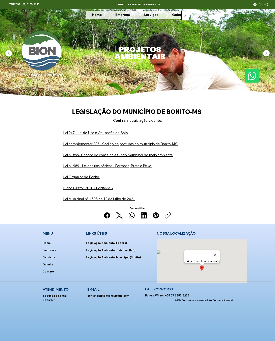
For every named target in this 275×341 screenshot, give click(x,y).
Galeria (48, 264)
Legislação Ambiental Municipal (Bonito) (113, 257)
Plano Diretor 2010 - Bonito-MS (88, 188)
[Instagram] (260, 4)
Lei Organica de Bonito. (81, 177)
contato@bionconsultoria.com (108, 295)
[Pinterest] (156, 215)
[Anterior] (8, 53)
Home (47, 242)
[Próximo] (266, 53)
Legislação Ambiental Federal (106, 242)
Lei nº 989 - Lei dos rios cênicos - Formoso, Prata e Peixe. (107, 166)
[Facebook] (255, 4)
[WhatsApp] (132, 215)
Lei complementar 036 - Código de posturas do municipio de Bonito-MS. (120, 144)
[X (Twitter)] (119, 215)
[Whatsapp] (266, 4)
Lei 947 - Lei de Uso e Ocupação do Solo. (95, 133)
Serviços (49, 257)
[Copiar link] (168, 215)
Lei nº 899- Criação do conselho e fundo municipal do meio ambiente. (118, 155)
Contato (48, 271)
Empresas (49, 250)
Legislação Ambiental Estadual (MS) (110, 250)
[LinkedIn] (144, 215)
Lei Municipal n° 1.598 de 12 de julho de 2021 (99, 199)
